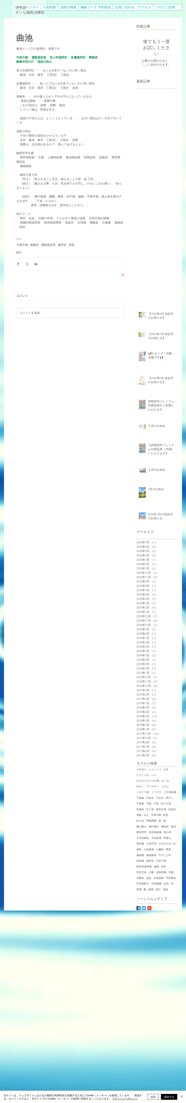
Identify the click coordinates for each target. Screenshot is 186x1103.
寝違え (167, 838)
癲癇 (150, 889)
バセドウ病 (142, 792)
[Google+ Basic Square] (149, 908)
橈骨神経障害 (144, 866)
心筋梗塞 (149, 849)
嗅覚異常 (141, 832)
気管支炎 (141, 872)
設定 (153, 1096)
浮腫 (170, 872)
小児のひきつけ (167, 843)
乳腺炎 (140, 809)
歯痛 (156, 866)
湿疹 (71, 245)
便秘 (138, 815)
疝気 (166, 883)
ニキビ (165, 786)
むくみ (165, 780)
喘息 (173, 826)
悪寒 (168, 849)
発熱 (165, 889)
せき (166, 769)
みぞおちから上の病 (147, 780)
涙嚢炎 (140, 878)
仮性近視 (161, 809)
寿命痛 (140, 843)
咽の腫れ (154, 826)
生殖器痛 (158, 878)
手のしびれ (165, 855)
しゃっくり (155, 769)
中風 (156, 803)
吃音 (165, 815)
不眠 (148, 803)
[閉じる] (181, 1097)
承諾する (169, 1096)
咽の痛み (141, 826)
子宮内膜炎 (142, 838)
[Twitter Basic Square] (144, 908)
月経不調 (161, 860)
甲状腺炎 (171, 878)
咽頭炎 (165, 826)
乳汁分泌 (166, 803)
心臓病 (160, 849)
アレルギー (152, 786)
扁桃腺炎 (151, 855)
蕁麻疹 (34, 245)
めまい (140, 786)
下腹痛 (140, 798)
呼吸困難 (151, 820)
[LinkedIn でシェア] (36, 264)
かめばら (141, 769)
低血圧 (172, 809)
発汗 (158, 889)
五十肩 (150, 809)
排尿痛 (140, 860)
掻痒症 (62, 245)
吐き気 (140, 820)
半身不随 (22, 245)
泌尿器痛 (161, 872)
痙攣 (138, 889)
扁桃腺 (140, 855)
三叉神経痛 (170, 792)
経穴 (18, 252)
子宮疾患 (156, 838)
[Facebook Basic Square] (138, 908)
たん (153, 775)
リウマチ (156, 792)
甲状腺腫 (156, 883)
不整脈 (140, 803)
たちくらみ (142, 775)
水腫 (151, 872)
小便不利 (151, 843)
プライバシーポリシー (125, 1098)
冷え (146, 815)
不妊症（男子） (165, 798)
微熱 (138, 849)
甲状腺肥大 (142, 883)
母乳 (163, 866)
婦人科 (167, 832)
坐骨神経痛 (155, 832)
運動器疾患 (48, 245)
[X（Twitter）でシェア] (27, 264)
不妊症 (150, 798)
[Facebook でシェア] (18, 264)
